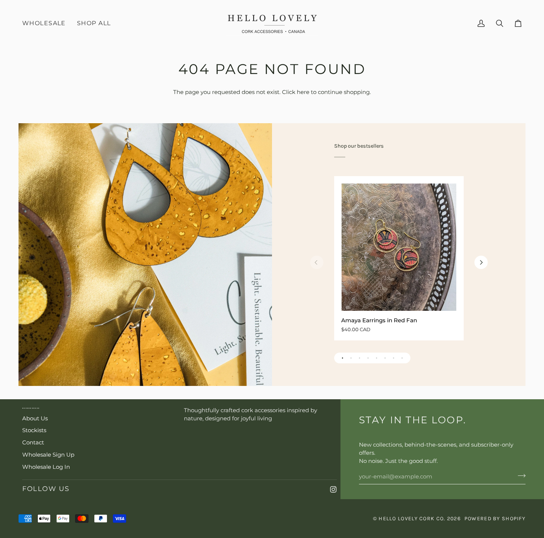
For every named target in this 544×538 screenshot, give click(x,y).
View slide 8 (402, 358)
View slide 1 (342, 358)
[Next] (481, 262)
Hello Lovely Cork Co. (413, 518)
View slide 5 (376, 358)
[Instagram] (333, 489)
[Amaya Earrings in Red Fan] (398, 247)
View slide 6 (385, 358)
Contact (33, 442)
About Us (35, 418)
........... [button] (31, 407)
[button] (93, 23)
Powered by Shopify (494, 518)
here (303, 92)
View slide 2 (351, 358)
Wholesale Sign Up (48, 454)
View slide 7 (393, 358)
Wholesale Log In (46, 467)
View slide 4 (368, 358)
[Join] (519, 475)
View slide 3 (359, 358)
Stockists (34, 430)
